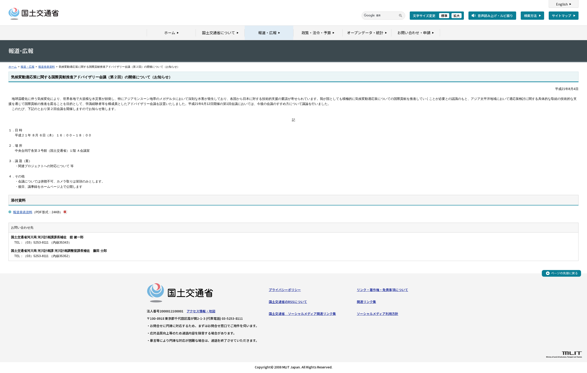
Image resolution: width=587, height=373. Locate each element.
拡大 (456, 15)
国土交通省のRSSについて (288, 301)
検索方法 (530, 15)
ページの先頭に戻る (564, 273)
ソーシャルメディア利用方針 (377, 313)
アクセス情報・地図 (201, 311)
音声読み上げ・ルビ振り (495, 15)
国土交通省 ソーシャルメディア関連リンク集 (302, 313)
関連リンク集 (366, 301)
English (562, 4)
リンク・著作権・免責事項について (382, 289)
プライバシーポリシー (285, 289)
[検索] (400, 15)
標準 (444, 15)
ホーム (12, 66)
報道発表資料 (46, 66)
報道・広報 (27, 66)
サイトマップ (561, 15)
